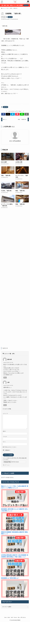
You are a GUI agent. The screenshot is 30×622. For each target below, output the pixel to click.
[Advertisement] (15, 278)
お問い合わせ (23, 617)
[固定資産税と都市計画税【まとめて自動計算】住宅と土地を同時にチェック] (15, 530)
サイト (4, 441)
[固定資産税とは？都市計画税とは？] (15, 597)
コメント (5, 413)
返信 (5, 377)
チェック (26, 5)
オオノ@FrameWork (15, 141)
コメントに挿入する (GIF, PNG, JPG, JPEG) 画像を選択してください (15, 459)
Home (5, 617)
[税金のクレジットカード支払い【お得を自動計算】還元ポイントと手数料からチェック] (15, 507)
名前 (4, 431)
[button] (3, 114)
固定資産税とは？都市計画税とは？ (10, 578)
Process (15, 617)
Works (9, 617)
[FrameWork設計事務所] (15, 2)
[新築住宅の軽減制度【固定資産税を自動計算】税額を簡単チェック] (15, 553)
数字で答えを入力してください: (9, 447)
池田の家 (5, 107)
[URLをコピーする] (26, 114)
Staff (12, 617)
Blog (19, 617)
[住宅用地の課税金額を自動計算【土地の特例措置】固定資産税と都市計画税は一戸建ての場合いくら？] (15, 576)
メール (5, 436)
